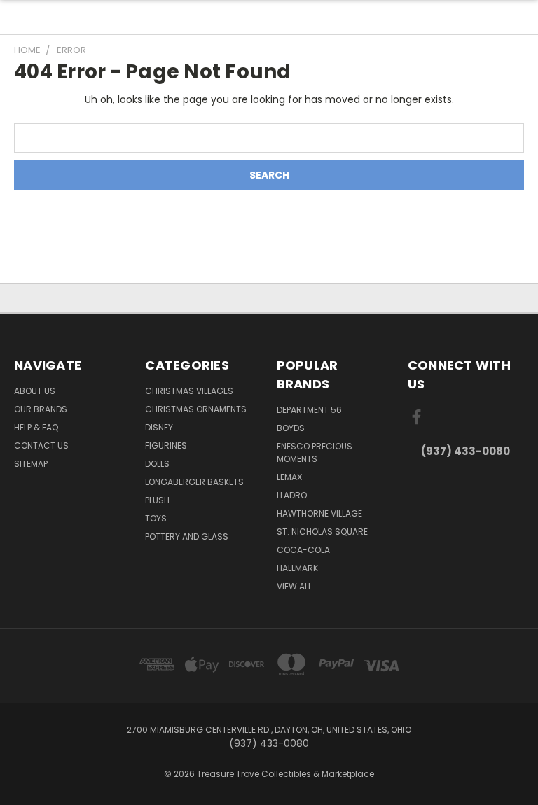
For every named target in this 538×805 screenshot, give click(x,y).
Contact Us (41, 445)
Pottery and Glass (186, 536)
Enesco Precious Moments (314, 452)
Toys (156, 518)
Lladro (292, 495)
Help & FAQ (36, 427)
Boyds (291, 428)
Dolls (157, 464)
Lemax (289, 477)
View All (294, 586)
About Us (34, 391)
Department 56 (309, 410)
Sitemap (31, 464)
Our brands (40, 409)
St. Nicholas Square (322, 532)
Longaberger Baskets (194, 482)
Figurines (166, 445)
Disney (159, 427)
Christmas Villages (189, 391)
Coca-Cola (303, 550)
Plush (157, 500)
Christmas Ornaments (196, 409)
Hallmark (297, 568)
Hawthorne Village (319, 513)
